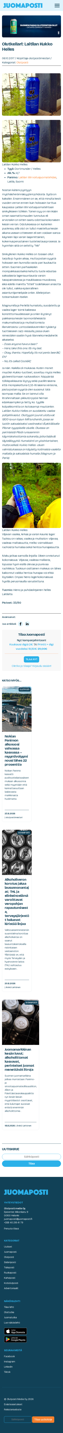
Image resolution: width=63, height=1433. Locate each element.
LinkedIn (8, 1366)
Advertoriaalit (11, 1288)
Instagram (9, 1361)
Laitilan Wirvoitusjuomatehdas (37, 177)
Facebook (9, 1356)
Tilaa (31, 1163)
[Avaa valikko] (57, 5)
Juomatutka (10, 1317)
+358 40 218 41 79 (13, 1222)
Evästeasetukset (13, 1404)
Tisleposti (9, 1267)
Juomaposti (10, 1252)
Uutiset (8, 1246)
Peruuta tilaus (11, 1228)
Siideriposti (10, 1262)
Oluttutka (9, 1312)
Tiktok (7, 1372)
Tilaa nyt (31, 659)
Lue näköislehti (12, 1322)
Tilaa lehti (9, 1307)
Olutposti (22, 62)
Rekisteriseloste (13, 1409)
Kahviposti (9, 1278)
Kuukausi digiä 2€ (21, 644)
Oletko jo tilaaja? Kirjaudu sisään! (31, 666)
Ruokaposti (10, 1272)
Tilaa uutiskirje (43, 1419)
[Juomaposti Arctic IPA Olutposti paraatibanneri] (31, 26)
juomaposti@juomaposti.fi (18, 1219)
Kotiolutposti (11, 1283)
